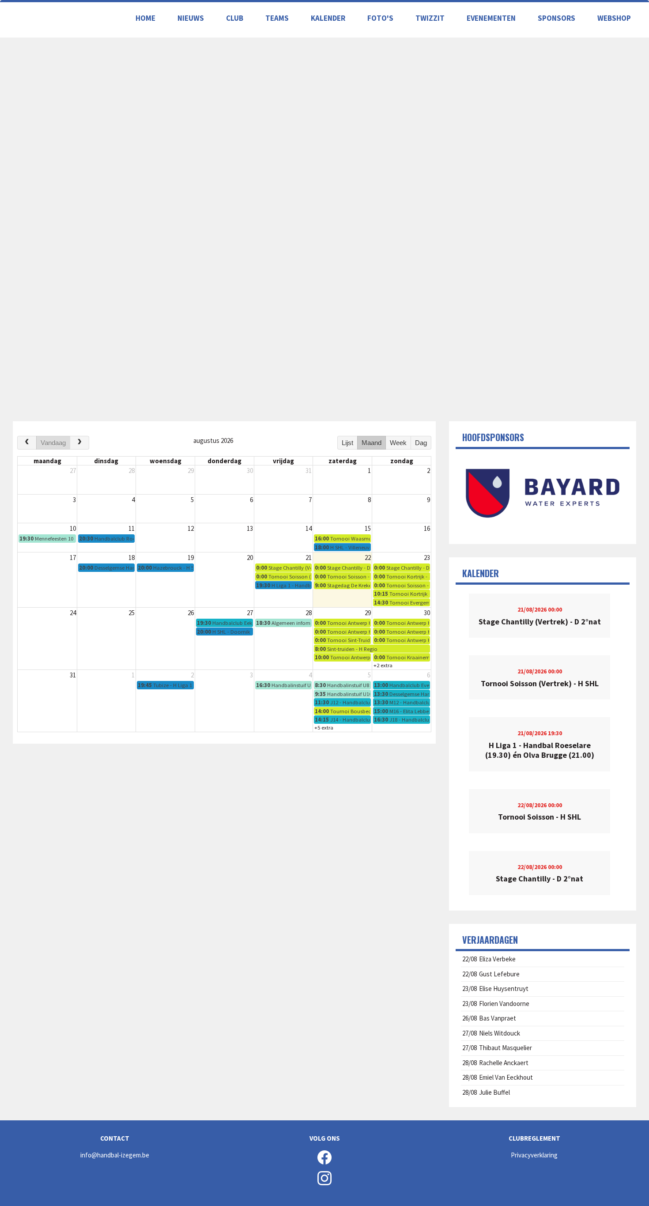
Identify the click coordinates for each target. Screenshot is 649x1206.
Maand (371, 442)
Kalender (328, 18)
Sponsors (556, 18)
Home (145, 18)
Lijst (347, 442)
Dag (421, 442)
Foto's (380, 18)
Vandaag (53, 442)
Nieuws (190, 18)
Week (398, 442)
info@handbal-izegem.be (114, 1155)
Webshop (614, 18)
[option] (542, 493)
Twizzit (430, 18)
